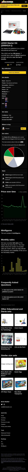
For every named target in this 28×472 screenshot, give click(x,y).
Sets (2, 443)
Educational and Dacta (16, 10)
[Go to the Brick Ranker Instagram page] (4, 404)
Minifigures (3, 446)
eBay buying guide (5, 435)
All (1, 441)
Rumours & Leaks (5, 422)
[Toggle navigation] (26, 2)
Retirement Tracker (5, 433)
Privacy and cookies (6, 426)
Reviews (3, 420)
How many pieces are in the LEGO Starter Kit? (12, 298)
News (2, 415)
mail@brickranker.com (6, 407)
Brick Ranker (5, 401)
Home (2, 10)
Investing (3, 417)
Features (3, 424)
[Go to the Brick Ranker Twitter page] (1, 404)
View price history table (7, 224)
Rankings (8, 10)
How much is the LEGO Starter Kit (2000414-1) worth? (12, 290)
